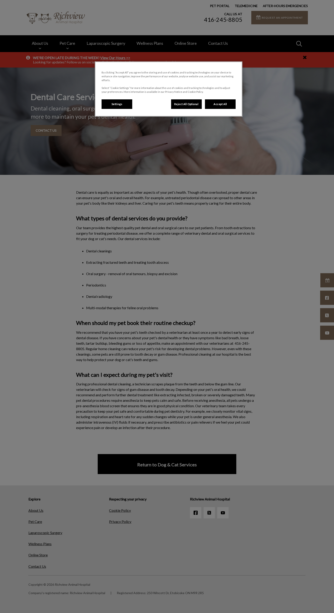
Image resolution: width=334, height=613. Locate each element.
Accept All (220, 104)
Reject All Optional (186, 104)
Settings (117, 104)
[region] (168, 89)
